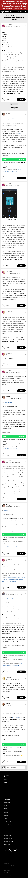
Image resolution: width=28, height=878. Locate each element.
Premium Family (8, 838)
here (19, 133)
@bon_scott (10, 709)
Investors (6, 805)
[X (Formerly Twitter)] (10, 850)
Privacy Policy (6, 863)
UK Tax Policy (6, 872)
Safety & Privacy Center (11, 861)
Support (6, 815)
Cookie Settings (7, 865)
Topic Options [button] (13, 104)
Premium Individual (8, 832)
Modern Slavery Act (7, 870)
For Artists (6, 796)
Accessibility (6, 868)
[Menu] (25, 11)
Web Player (7, 819)
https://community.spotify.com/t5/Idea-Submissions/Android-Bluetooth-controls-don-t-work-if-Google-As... (13, 579)
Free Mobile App (8, 822)
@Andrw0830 (11, 119)
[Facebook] (15, 850)
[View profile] (3, 25)
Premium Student (8, 841)
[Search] (18, 11)
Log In (21, 11)
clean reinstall (15, 717)
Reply (21, 99)
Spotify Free (7, 844)
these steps (5, 8)
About (5, 782)
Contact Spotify (8, 825)
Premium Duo (7, 835)
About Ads (13, 865)
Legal (5, 861)
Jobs (5, 786)
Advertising (7, 802)
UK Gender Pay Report (8, 875)
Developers (7, 799)
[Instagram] (5, 850)
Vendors (6, 808)
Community (8, 12)
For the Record (7, 789)
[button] (25, 26)
